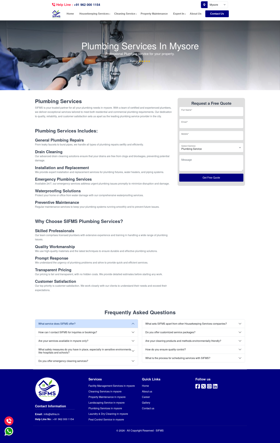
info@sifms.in (51, 414)
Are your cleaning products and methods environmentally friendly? (183, 341)
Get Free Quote (211, 177)
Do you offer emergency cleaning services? (63, 361)
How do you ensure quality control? (165, 349)
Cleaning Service (124, 13)
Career (146, 397)
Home (70, 13)
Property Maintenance (154, 13)
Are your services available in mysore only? (63, 341)
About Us (195, 13)
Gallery (146, 402)
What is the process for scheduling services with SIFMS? (177, 358)
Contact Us (217, 13)
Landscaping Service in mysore (106, 402)
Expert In (178, 13)
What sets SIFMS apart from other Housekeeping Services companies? (186, 323)
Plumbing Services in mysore (105, 408)
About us (147, 391)
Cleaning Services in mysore (105, 391)
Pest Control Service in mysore (106, 419)
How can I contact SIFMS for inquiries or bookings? (67, 332)
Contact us (148, 408)
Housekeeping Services (94, 13)
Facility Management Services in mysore (111, 386)
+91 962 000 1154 (63, 419)
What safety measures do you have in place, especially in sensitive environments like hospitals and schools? (84, 350)
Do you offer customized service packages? (170, 332)
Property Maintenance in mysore (107, 397)
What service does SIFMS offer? (57, 323)
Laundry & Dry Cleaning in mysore (108, 414)
